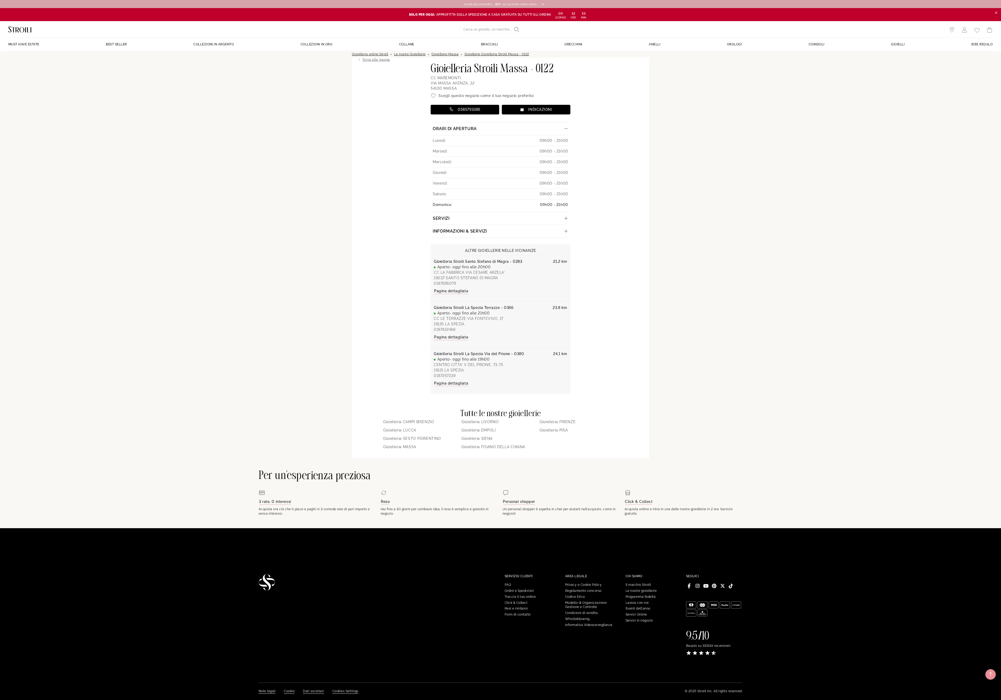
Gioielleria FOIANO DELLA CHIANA (493, 447)
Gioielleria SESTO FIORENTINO (412, 438)
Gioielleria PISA (554, 430)
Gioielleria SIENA (477, 438)
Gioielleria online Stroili (370, 54)
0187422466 (445, 329)
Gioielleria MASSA (399, 447)
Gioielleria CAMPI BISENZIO (408, 422)
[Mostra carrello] (989, 30)
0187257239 (445, 376)
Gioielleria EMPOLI (478, 430)
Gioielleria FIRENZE (558, 422)
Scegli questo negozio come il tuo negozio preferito (486, 96)
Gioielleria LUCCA (399, 430)
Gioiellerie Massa (445, 54)
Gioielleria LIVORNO (480, 422)
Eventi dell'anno (638, 608)
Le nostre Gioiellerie (410, 54)
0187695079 (445, 283)
